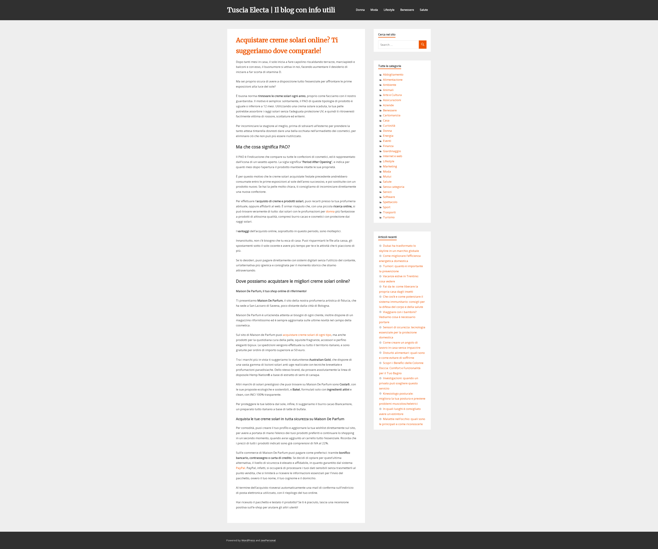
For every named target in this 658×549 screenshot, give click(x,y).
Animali (388, 90)
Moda (374, 10)
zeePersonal (268, 540)
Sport (386, 207)
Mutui (387, 176)
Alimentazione (393, 80)
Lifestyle (389, 10)
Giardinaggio (392, 151)
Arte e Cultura (392, 95)
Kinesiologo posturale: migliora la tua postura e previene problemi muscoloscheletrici (402, 399)
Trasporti (389, 212)
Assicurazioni (392, 100)
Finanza (388, 146)
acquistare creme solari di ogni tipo (307, 335)
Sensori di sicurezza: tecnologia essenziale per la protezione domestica (402, 332)
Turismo (389, 217)
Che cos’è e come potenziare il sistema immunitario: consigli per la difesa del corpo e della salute (402, 302)
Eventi (387, 141)
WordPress (248, 540)
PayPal (240, 468)
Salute (424, 10)
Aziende (388, 105)
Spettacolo (390, 202)
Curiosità (389, 125)
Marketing (390, 166)
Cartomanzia (391, 115)
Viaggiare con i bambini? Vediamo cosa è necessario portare (398, 317)
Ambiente (389, 85)
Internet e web (392, 156)
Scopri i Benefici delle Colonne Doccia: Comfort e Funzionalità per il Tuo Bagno (401, 368)
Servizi (387, 192)
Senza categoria (393, 187)
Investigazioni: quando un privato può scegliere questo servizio (398, 383)
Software (389, 197)
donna (330, 211)
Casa (386, 120)
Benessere (407, 10)
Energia (388, 136)
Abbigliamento (393, 74)
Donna (360, 10)
